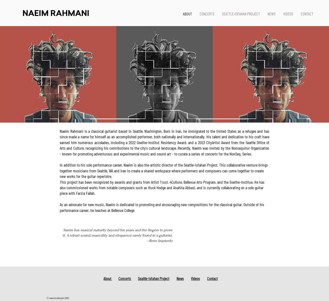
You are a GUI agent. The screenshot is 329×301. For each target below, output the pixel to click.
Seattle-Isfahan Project (153, 278)
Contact (212, 278)
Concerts (125, 278)
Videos (195, 278)
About (108, 278)
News (180, 278)
